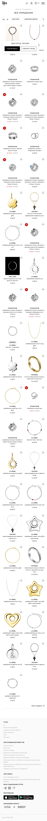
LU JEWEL (12, 212)
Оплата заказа (8, 746)
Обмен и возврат (9, 750)
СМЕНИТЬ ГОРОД (29, 48)
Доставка (6, 748)
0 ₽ (38, 3)
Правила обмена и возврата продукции (16, 758)
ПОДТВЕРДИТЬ (12, 48)
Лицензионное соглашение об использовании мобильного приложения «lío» (22, 765)
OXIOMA (34, 212)
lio (4, 725)
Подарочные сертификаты (12, 730)
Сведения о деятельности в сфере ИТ (15, 769)
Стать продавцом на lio (11, 777)
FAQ (4, 735)
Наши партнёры (8, 732)
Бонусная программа (10, 728)
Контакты (6, 737)
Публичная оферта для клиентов (14, 755)
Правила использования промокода (15, 753)
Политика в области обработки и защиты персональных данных (21, 761)
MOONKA (34, 375)
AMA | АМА (12, 277)
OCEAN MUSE (12, 80)
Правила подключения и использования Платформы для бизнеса (21, 781)
